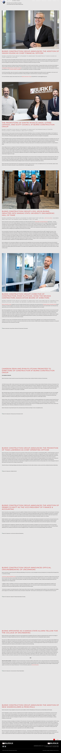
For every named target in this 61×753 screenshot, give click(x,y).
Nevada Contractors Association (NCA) (49, 304)
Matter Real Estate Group (11, 576)
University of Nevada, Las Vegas (14, 69)
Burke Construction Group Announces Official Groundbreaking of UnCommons (26, 568)
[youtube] (3, 746)
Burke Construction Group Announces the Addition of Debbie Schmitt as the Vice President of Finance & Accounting (30, 507)
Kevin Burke (48, 218)
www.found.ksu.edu (35, 664)
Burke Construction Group (26, 76)
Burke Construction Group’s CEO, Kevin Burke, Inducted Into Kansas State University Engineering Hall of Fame (28, 213)
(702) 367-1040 (48, 746)
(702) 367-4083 (56, 746)
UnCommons (4, 576)
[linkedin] (5, 746)
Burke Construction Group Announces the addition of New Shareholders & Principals (30, 706)
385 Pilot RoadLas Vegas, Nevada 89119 (50, 745)
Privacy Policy (44, 750)
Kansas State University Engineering (41, 221)
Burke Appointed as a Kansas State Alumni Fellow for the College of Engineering (30, 632)
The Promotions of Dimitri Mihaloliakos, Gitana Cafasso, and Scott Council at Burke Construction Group (28, 125)
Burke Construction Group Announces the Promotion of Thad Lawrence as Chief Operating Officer (30, 449)
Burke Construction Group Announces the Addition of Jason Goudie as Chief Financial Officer (30, 52)
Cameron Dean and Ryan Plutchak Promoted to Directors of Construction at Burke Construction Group (28, 370)
